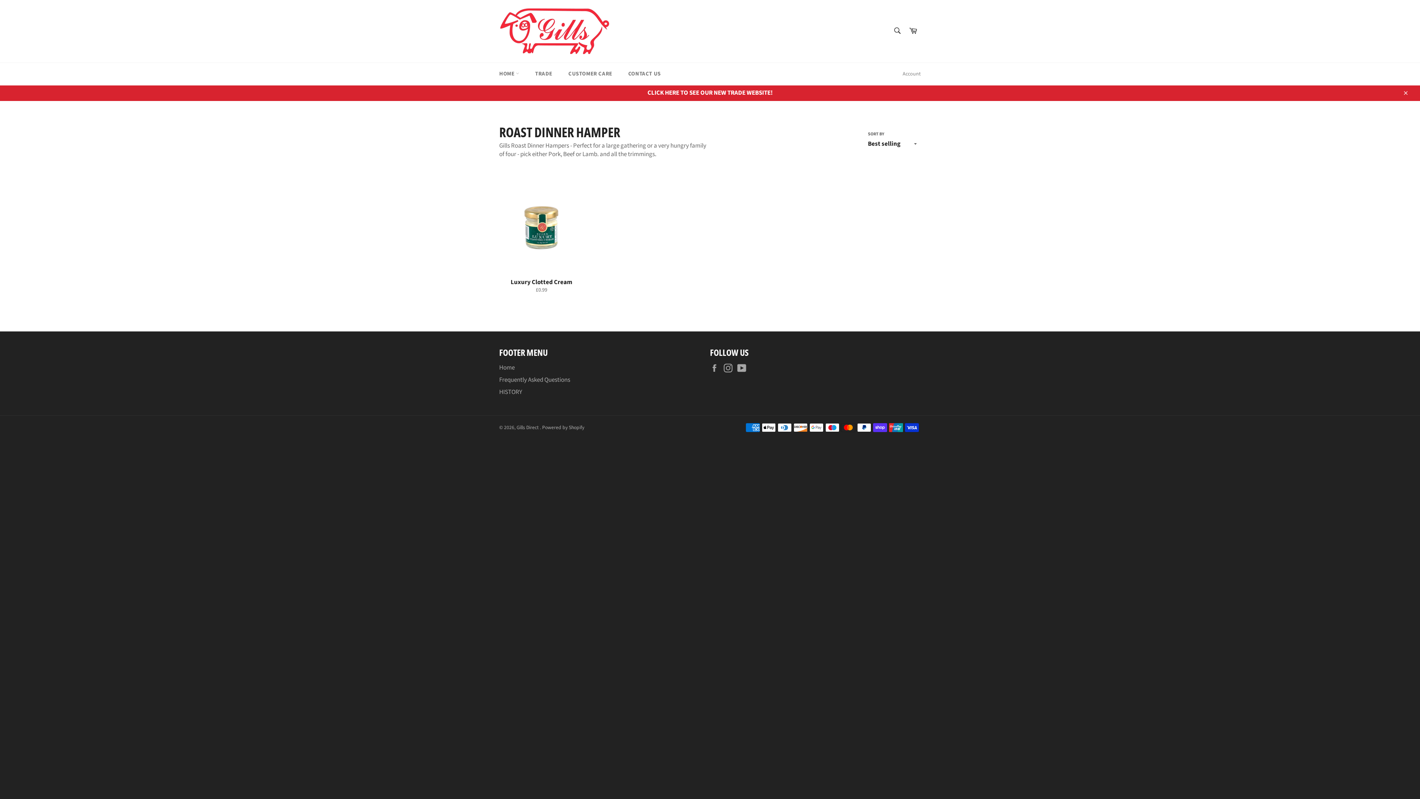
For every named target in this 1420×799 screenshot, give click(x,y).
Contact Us (644, 74)
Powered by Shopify (563, 427)
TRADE (543, 74)
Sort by (876, 134)
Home (507, 367)
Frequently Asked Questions (534, 379)
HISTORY (510, 392)
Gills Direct (528, 427)
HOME (507, 74)
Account (912, 74)
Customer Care (590, 74)
